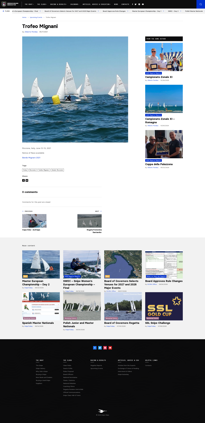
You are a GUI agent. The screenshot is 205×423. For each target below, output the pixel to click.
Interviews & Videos (125, 371)
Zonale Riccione (57, 170)
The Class (41, 4)
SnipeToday (28, 288)
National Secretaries (70, 377)
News (116, 4)
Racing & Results (58, 4)
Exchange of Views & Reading (128, 368)
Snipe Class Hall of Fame (72, 395)
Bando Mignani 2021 (31, 157)
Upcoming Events (36, 17)
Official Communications (71, 392)
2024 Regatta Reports (153, 115)
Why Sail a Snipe (42, 371)
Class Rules (67, 365)
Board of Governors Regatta (121, 322)
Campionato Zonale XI (158, 77)
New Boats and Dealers (44, 377)
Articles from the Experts (126, 365)
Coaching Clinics (69, 386)
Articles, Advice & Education (96, 4)
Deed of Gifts (67, 368)
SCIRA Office (111, 291)
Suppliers (39, 383)
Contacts (125, 4)
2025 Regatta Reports (153, 73)
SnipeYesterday (123, 374)
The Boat (28, 4)
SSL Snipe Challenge (157, 322)
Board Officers (68, 374)
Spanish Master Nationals (38, 322)
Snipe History (40, 368)
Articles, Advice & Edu (128, 360)
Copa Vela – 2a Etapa (31, 230)
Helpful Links (151, 360)
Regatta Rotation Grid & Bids (73, 389)
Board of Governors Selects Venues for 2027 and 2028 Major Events (121, 284)
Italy (25, 170)
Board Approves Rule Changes (164, 281)
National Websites (69, 383)
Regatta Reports (96, 365)
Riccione (33, 170)
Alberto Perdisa (31, 32)
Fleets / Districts (69, 380)
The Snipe (39, 365)
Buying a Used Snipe (43, 380)
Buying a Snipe (41, 374)
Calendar (74, 4)
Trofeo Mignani (43, 170)
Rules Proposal (68, 371)
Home (24, 17)
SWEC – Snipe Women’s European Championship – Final (79, 284)
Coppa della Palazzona (159, 164)
